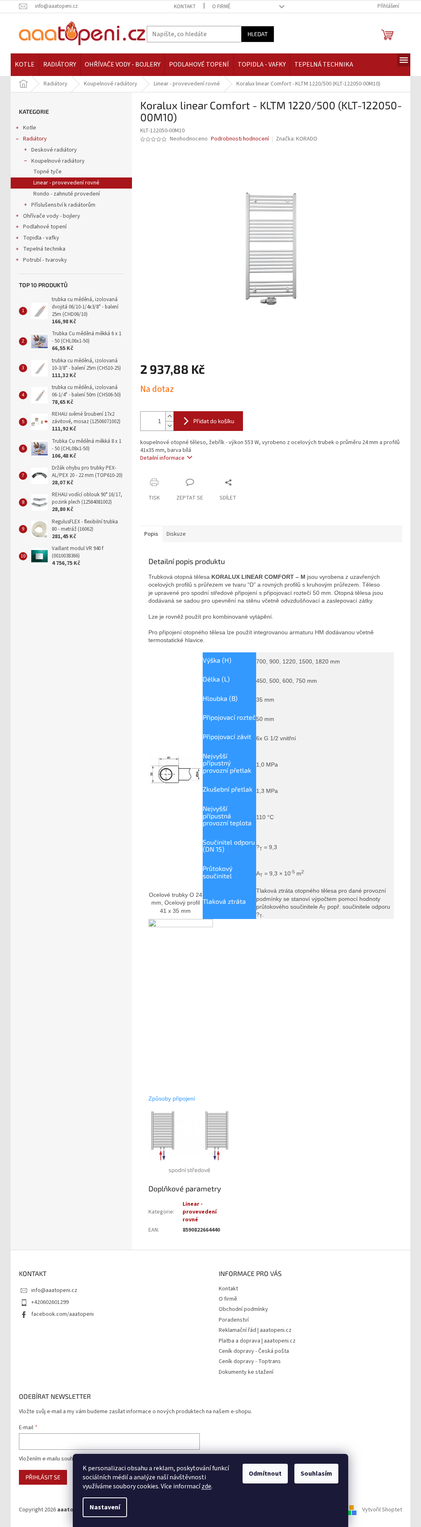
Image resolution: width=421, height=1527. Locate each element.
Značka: (296, 139)
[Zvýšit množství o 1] (169, 416)
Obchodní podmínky (243, 1309)
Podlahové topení (45, 227)
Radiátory (35, 139)
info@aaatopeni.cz (54, 1290)
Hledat (258, 33)
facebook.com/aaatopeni (62, 1314)
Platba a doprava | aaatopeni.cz (257, 1341)
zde (206, 1486)
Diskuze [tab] (176, 534)
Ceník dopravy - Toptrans (250, 1361)
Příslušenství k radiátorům (63, 205)
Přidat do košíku (213, 420)
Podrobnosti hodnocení (240, 139)
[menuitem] (25, 64)
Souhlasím (316, 1473)
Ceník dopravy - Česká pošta (254, 1351)
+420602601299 (50, 1302)
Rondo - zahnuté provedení (66, 194)
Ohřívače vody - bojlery (51, 216)
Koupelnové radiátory (58, 161)
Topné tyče (47, 172)
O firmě (221, 6)
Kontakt (185, 6)
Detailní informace (162, 458)
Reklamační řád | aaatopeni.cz (255, 1330)
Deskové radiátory (54, 150)
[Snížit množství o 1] (169, 426)
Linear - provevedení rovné (66, 183)
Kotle (29, 128)
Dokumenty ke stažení (246, 1372)
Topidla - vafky (41, 238)
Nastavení (105, 1507)
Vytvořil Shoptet (382, 1510)
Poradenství (234, 1320)
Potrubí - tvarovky (45, 260)
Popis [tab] (151, 534)
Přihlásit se (42, 1477)
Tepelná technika (44, 249)
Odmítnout (265, 1473)
